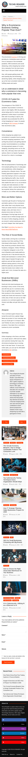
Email (4, 642)
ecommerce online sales (10, 360)
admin (4, 33)
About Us (12, 754)
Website (4, 649)
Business (5, 35)
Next (21, 422)
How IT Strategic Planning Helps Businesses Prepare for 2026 (13, 510)
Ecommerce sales (8, 364)
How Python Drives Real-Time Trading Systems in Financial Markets (13, 676)
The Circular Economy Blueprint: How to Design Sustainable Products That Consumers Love (13, 688)
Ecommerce (7, 354)
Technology (19, 442)
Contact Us (19, 754)
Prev (6, 422)
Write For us (5, 754)
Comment (5, 625)
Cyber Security (14, 474)
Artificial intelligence (8, 598)
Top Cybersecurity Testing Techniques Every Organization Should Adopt (12, 480)
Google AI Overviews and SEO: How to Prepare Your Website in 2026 (13, 681)
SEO (10, 350)
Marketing (13, 442)
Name (4, 635)
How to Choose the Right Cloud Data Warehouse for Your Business (12, 570)
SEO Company (13, 123)
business (14, 57)
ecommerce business (9, 357)
